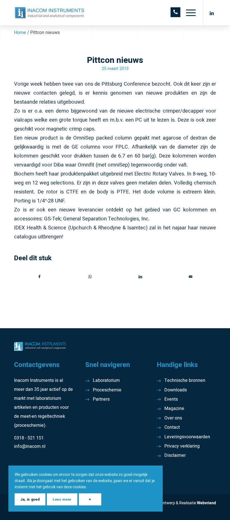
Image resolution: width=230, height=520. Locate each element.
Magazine (174, 408)
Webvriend (206, 503)
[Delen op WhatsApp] (90, 276)
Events (171, 399)
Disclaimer (175, 455)
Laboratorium (106, 380)
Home (20, 32)
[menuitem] (188, 12)
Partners (101, 399)
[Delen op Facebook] (39, 276)
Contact (172, 427)
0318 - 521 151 (29, 438)
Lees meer (62, 499)
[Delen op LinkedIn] (140, 276)
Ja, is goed (30, 499)
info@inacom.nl (29, 446)
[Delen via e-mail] (191, 276)
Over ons (173, 418)
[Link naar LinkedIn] (212, 12)
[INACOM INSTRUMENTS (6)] (50, 12)
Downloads (175, 390)
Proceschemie (107, 390)
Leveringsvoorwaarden (187, 437)
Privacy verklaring (182, 446)
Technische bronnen (184, 380)
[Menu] (188, 12)
